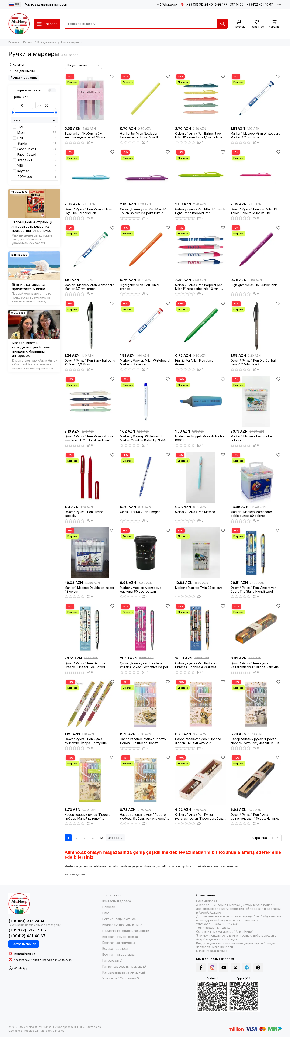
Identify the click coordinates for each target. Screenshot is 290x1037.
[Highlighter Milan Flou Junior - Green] (200, 325)
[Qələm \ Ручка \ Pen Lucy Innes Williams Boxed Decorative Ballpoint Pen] (145, 628)
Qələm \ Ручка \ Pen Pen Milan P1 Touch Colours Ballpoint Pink (254, 211)
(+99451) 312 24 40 (199, 4)
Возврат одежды (115, 948)
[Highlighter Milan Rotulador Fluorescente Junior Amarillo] (145, 98)
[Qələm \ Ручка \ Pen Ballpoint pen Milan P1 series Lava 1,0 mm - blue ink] (200, 98)
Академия (36, 160)
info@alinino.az (24, 953)
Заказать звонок (24, 944)
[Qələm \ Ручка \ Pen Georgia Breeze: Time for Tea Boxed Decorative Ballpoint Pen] (90, 628)
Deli (36, 138)
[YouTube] (223, 967)
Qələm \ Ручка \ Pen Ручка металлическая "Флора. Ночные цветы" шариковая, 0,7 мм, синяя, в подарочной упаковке (256, 816)
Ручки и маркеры (24, 77)
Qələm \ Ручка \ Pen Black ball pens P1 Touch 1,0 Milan (90, 362)
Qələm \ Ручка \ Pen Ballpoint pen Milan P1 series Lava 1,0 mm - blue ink (198, 135)
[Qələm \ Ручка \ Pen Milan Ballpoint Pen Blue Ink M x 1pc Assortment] (90, 401)
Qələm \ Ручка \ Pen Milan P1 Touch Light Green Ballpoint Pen (200, 211)
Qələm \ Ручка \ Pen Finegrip (140, 512)
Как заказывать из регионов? (123, 972)
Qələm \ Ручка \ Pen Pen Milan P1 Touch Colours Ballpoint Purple (143, 211)
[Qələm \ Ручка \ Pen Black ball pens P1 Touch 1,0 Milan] (90, 325)
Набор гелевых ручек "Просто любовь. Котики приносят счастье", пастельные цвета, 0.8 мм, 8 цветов (144, 741)
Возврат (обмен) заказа (120, 936)
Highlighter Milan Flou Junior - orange (141, 286)
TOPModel (36, 176)
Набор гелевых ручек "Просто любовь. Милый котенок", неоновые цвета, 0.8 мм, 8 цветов (87, 816)
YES (36, 165)
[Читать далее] (75, 874)
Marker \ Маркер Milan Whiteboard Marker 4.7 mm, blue (255, 135)
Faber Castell (36, 149)
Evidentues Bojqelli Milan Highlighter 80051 (200, 438)
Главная (13, 42)
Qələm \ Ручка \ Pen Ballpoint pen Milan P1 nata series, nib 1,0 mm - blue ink (198, 287)
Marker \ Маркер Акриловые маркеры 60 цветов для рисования (140, 589)
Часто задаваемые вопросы (46, 4)
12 (101, 838)
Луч (36, 127)
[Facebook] (201, 967)
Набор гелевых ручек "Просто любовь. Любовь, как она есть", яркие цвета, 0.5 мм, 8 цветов (143, 816)
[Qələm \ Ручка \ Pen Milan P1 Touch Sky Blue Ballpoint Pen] (90, 174)
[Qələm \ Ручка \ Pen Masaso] (200, 477)
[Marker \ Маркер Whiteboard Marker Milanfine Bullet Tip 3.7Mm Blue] (145, 401)
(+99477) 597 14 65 (229, 4)
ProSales (28, 1030)
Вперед (114, 838)
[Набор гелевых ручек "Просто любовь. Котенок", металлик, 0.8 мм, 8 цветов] (256, 704)
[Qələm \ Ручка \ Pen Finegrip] (145, 477)
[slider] (13, 112)
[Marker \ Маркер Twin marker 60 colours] (256, 401)
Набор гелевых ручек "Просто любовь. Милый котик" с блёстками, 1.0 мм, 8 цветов (198, 741)
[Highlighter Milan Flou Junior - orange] (145, 250)
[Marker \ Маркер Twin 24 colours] (200, 552)
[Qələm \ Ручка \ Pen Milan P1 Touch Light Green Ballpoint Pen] (200, 174)
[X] (235, 967)
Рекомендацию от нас (119, 919)
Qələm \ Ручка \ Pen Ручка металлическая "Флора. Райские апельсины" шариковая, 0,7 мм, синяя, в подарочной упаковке (255, 665)
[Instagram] (212, 967)
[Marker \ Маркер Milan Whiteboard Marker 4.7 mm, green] (90, 250)
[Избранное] (112, 76)
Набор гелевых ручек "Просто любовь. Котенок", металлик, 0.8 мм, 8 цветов (255, 741)
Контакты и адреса (116, 901)
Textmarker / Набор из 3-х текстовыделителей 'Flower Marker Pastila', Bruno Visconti (86, 135)
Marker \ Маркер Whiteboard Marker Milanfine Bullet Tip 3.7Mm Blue (143, 438)
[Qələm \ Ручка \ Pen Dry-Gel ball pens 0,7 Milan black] (256, 325)
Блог (105, 913)
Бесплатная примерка (118, 942)
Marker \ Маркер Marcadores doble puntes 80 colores (252, 513)
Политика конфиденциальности (125, 931)
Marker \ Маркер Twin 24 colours (198, 587)
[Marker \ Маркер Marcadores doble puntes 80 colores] (256, 477)
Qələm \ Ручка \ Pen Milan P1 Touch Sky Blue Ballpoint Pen (89, 211)
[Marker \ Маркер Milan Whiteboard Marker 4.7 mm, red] (145, 325)
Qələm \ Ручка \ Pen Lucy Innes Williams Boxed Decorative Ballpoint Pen (145, 665)
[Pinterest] (258, 967)
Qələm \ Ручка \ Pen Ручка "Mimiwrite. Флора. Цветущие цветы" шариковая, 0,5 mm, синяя (89, 741)
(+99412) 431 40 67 (259, 4)
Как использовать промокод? (124, 966)
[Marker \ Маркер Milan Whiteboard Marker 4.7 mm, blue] (256, 98)
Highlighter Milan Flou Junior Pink (254, 285)
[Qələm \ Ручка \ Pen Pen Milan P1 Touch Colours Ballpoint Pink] (256, 174)
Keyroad (36, 171)
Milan (36, 132)
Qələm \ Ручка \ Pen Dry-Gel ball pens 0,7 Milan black (253, 362)
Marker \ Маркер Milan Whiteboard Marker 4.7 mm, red (145, 362)
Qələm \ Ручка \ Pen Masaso (195, 512)
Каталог (28, 42)
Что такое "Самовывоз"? (120, 978)
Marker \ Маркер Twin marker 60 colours (254, 438)
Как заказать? (112, 960)
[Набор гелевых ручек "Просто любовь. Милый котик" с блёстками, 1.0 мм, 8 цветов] (200, 704)
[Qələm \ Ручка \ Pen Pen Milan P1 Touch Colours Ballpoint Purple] (145, 174)
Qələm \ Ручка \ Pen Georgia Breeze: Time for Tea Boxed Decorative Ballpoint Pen (85, 665)
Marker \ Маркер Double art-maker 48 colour (89, 589)
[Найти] (222, 24)
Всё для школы (46, 42)
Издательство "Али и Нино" (123, 925)
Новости (108, 907)
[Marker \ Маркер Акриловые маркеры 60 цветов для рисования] (145, 552)
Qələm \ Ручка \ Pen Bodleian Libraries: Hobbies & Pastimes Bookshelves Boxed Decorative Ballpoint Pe (197, 665)
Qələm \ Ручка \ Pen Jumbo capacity (84, 513)
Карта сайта (93, 1027)
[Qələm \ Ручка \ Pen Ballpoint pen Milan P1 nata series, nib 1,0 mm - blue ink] (200, 250)
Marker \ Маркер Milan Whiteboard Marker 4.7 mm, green (89, 286)
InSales (59, 1030)
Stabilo (36, 143)
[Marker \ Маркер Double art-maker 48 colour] (90, 552)
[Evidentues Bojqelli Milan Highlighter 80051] (200, 401)
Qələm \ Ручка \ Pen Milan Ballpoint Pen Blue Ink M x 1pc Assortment (89, 438)
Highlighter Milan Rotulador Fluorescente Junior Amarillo (140, 135)
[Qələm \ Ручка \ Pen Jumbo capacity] (90, 477)
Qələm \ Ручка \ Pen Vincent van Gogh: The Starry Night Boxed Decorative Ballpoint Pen (253, 589)
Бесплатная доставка (118, 954)
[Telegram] (246, 967)
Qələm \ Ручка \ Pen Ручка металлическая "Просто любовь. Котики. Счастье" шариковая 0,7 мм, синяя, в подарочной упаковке (199, 816)
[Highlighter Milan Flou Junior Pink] (256, 250)
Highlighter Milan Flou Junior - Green (196, 362)
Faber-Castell (36, 154)
